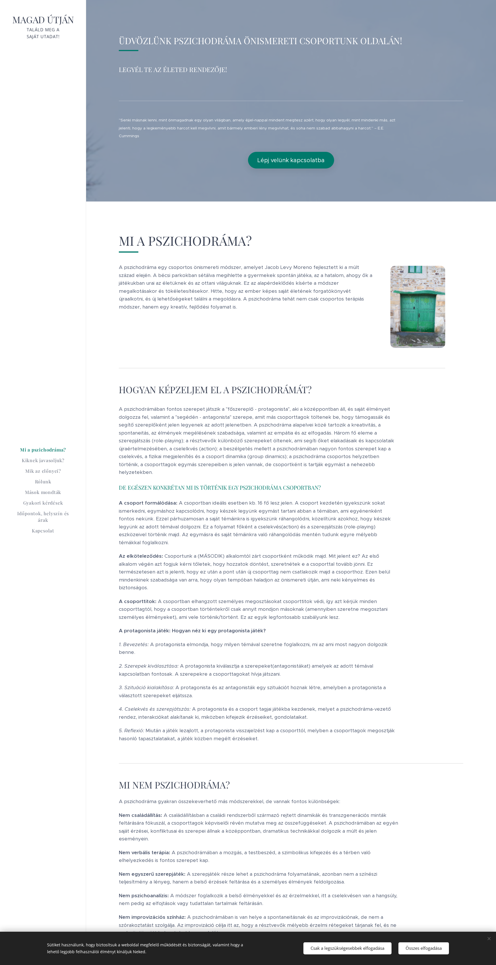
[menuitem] (43, 449)
